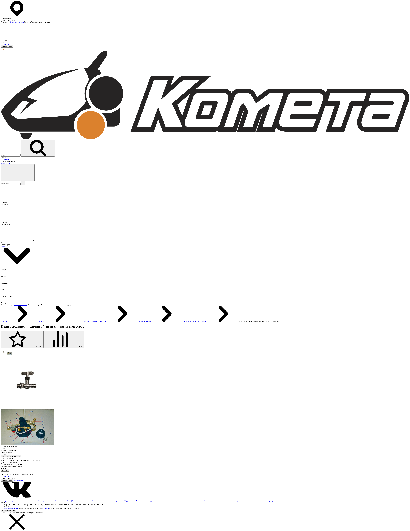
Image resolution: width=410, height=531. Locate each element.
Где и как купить (7, 508)
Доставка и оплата (17, 22)
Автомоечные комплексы (176, 501)
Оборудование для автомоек (11, 501)
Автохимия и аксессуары (195, 501)
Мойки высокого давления (82, 501)
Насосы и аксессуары (29, 501)
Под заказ (5, 470)
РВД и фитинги (130, 501)
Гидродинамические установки (233, 501)
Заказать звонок (7, 46)
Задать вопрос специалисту (11, 456)
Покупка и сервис (20, 305)
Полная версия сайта (8, 510)
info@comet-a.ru (6, 163)
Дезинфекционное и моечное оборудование (108, 501)
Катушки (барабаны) (64, 501)
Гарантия (45, 508)
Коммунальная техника (212, 501)
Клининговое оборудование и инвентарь (151, 501)
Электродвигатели (252, 501)
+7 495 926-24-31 (7, 44)
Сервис (15, 508)
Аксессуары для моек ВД (47, 501)
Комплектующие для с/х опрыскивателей (274, 501)
